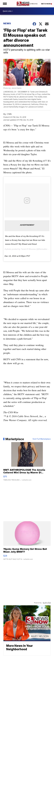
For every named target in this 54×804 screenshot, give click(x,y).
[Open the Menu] (4, 4)
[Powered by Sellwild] (47, 603)
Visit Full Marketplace (42, 439)
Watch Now (46, 4)
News (7, 23)
